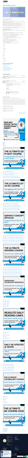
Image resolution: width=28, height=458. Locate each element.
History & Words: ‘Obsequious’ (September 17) (8, 364)
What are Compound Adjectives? (7, 68)
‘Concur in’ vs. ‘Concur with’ (7, 64)
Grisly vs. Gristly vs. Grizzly (6, 338)
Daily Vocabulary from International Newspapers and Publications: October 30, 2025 (13, 237)
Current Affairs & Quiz (5, 429)
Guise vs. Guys (4, 333)
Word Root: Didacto (5, 402)
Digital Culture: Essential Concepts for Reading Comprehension (10, 203)
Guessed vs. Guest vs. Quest (6, 335)
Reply (23, 81)
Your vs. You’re (5, 65)
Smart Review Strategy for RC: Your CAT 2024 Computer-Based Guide (11, 177)
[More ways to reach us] (24, 456)
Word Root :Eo (4, 399)
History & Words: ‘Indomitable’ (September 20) (8, 367)
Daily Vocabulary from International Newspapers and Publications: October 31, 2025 (13, 235)
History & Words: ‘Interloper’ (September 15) (8, 370)
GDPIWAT (4, 142)
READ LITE (4, 143)
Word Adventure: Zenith (6, 304)
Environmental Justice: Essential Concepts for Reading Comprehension (11, 209)
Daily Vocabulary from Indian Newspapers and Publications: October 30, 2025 (12, 269)
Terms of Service (5, 448)
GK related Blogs (5, 430)
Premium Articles (5, 431)
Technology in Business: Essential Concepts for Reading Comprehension (12, 206)
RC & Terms (16, 438)
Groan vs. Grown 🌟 (5, 336)
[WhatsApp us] (26, 456)
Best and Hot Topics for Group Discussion (8, 171)
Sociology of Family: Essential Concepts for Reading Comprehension (11, 205)
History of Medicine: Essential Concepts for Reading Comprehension (11, 208)
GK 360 (3, 144)
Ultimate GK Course (5, 428)
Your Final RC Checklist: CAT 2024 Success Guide (8, 174)
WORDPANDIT (4, 145)
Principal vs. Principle (6, 67)
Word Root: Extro (5, 396)
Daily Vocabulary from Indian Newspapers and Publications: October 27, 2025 (12, 272)
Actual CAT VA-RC (17, 439)
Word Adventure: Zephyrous (6, 301)
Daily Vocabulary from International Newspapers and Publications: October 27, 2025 (13, 240)
